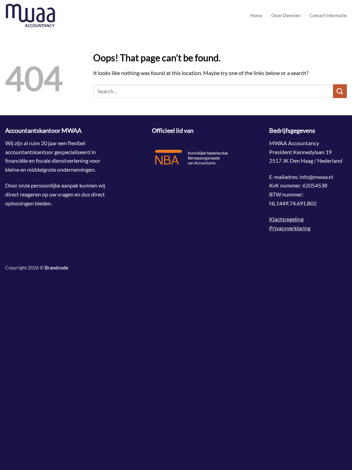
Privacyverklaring (289, 228)
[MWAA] (39, 15)
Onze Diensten (285, 15)
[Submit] (340, 91)
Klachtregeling (286, 219)
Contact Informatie (328, 15)
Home (256, 15)
